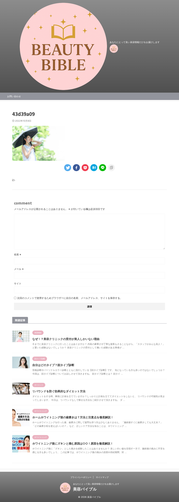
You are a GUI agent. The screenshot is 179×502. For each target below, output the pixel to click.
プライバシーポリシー (80, 477)
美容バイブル (85, 489)
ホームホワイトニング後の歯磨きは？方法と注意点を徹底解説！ (72, 417)
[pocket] (85, 167)
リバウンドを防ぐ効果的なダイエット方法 (58, 391)
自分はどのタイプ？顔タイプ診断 (53, 365)
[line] (102, 167)
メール (19, 268)
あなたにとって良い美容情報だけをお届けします (96, 484)
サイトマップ (102, 477)
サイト (17, 283)
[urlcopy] (111, 167)
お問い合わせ (14, 96)
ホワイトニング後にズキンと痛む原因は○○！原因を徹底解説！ (72, 443)
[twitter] (67, 167)
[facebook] (76, 167)
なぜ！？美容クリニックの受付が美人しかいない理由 (65, 339)
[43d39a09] (93, 167)
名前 (17, 254)
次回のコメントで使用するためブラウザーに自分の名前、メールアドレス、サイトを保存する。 (69, 297)
